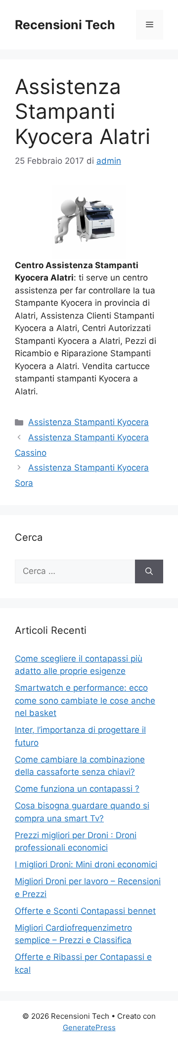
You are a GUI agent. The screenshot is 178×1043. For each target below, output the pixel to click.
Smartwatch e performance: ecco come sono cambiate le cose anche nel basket (85, 700)
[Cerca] (149, 571)
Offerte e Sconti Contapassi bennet (85, 911)
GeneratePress (89, 1027)
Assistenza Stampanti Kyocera (88, 422)
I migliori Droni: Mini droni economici (86, 864)
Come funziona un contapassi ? (77, 789)
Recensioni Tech (65, 24)
